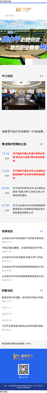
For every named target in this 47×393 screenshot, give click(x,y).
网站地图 (3, 391)
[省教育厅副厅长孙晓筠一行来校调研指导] (23, 95)
